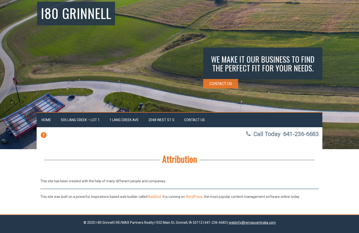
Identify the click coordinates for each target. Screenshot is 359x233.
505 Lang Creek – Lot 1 (80, 120)
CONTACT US (220, 83)
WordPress (194, 197)
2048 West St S (161, 120)
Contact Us (194, 120)
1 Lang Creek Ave (124, 120)
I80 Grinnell (76, 13)
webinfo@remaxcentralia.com (252, 222)
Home (46, 120)
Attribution (179, 158)
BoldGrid (154, 197)
